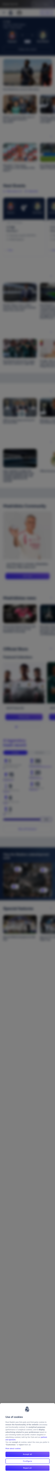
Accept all (27, 1454)
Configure (27, 1461)
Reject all (27, 1468)
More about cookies (13, 1448)
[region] (27, 1438)
